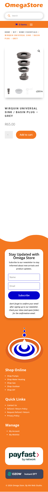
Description (14, 160)
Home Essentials (28, 32)
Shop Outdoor (13, 386)
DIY (15, 32)
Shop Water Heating (16, 379)
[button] (39, 51)
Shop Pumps (13, 376)
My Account (14, 431)
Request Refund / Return (18, 412)
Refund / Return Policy (17, 408)
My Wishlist (14, 434)
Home (7, 32)
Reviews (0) (14, 169)
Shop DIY (11, 390)
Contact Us (12, 405)
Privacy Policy (13, 415)
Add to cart (26, 134)
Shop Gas (11, 383)
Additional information (19, 164)
